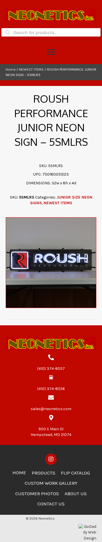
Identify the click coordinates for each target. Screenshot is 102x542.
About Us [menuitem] (76, 493)
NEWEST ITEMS (31, 69)
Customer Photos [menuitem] (37, 493)
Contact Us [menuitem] (51, 504)
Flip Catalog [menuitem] (75, 473)
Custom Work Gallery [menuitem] (51, 483)
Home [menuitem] (19, 472)
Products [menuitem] (43, 473)
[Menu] (51, 52)
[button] (51, 459)
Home (11, 69)
